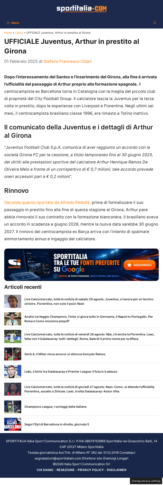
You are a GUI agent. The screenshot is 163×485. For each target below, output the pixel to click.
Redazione (66, 470)
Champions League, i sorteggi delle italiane (55, 406)
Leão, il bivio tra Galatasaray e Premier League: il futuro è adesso (70, 371)
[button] (155, 23)
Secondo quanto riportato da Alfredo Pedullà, (47, 202)
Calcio (19, 32)
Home (8, 32)
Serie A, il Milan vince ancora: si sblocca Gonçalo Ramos (64, 354)
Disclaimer (116, 470)
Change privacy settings (146, 480)
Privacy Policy (91, 470)
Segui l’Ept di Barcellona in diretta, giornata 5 (56, 424)
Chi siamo (45, 470)
